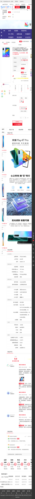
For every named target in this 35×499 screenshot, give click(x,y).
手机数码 (8, 42)
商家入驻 (30, 479)
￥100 (22, 68)
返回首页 (6, 4)
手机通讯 (13, 42)
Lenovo (30, 9)
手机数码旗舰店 (4, 12)
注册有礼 (22, 1)
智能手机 (24, 31)
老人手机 (11, 34)
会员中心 (12, 4)
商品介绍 (11, 129)
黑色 (22, 98)
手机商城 (30, 4)
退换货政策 (24, 479)
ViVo (24, 9)
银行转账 (17, 484)
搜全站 (17, 7)
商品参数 (21, 129)
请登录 (16, 1)
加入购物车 (18, 124)
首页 (9, 31)
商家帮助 (30, 482)
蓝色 (22, 101)
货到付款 (17, 479)
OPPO (21, 9)
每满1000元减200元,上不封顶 (24, 74)
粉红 (26, 98)
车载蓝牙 (27, 34)
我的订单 (17, 4)
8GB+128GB (23, 111)
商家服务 (23, 4)
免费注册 (10, 479)
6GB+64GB (23, 108)
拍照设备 (19, 34)
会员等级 (10, 484)
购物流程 (10, 482)
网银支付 (17, 482)
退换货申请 (24, 482)
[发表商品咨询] (11, 454)
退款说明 (24, 484)
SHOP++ (31, 495)
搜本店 (22, 7)
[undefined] (6, 52)
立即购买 (17, 121)
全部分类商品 (1, 30)
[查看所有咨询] (18, 454)
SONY (27, 9)
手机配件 (11, 37)
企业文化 (27, 37)
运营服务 (30, 484)
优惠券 (16, 31)
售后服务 (19, 37)
